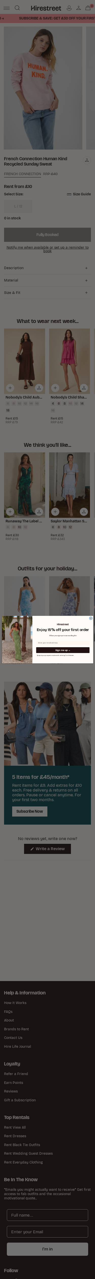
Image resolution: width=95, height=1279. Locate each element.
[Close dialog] (90, 618)
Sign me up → (62, 650)
